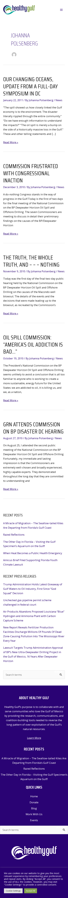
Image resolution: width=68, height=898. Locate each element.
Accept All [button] (30, 890)
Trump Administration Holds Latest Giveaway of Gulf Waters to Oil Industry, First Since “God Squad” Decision (32, 588)
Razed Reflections (14, 534)
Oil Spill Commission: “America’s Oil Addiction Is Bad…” (33, 344)
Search (58, 671)
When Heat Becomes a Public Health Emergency (32, 553)
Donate (34, 802)
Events (34, 820)
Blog (34, 808)
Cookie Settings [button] (13, 890)
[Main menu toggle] (61, 9)
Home (34, 796)
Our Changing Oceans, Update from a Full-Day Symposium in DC (30, 86)
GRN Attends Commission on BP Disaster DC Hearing (33, 428)
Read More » (10, 142)
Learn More (34, 738)
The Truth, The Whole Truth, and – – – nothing (31, 261)
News (59, 100)
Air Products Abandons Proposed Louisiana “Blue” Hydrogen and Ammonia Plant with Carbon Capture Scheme (33, 616)
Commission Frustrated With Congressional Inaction (30, 173)
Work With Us (34, 814)
